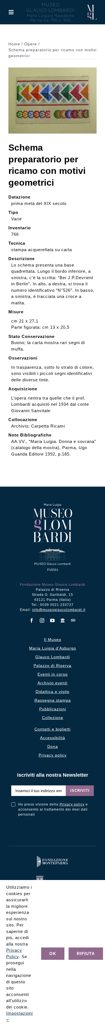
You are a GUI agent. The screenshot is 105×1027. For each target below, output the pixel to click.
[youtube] (52, 620)
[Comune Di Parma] (52, 876)
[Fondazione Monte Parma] (52, 857)
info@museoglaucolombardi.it (58, 610)
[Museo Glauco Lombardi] (92, 6)
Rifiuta (86, 953)
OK (52, 953)
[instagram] (42, 620)
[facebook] (31, 620)
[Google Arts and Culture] (62, 620)
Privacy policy (72, 804)
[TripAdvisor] (73, 620)
